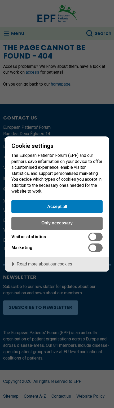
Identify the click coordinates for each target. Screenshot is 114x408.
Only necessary (57, 222)
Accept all (57, 206)
